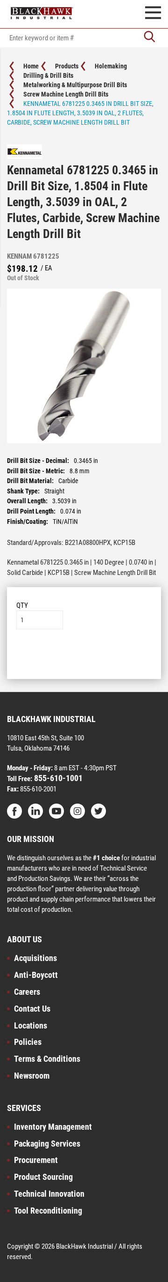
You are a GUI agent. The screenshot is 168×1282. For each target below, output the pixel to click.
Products (66, 66)
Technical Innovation (49, 1194)
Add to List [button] (84, 657)
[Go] (149, 38)
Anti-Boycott (36, 975)
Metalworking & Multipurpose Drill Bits (75, 85)
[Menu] (153, 14)
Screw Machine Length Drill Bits (65, 94)
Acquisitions (35, 958)
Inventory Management (53, 1127)
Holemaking (111, 66)
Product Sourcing (43, 1177)
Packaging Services (47, 1143)
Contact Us (32, 1009)
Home (31, 66)
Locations (30, 1025)
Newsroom (31, 1076)
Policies (28, 1042)
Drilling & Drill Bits (48, 75)
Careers (27, 992)
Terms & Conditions (47, 1059)
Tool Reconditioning (48, 1210)
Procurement (36, 1160)
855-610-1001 (57, 778)
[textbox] (84, 38)
